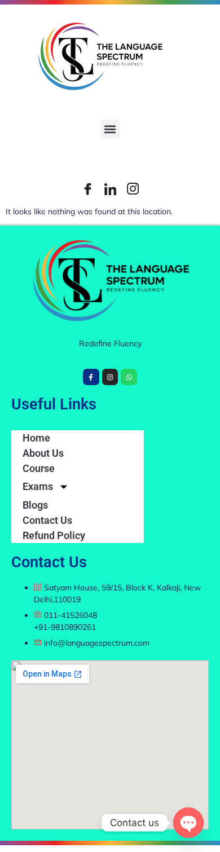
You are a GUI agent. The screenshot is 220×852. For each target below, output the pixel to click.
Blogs (35, 505)
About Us (43, 453)
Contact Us (47, 520)
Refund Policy (54, 535)
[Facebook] (87, 188)
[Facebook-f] (91, 377)
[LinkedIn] (110, 188)
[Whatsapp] (129, 377)
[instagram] (132, 188)
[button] (110, 129)
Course (39, 468)
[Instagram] (110, 377)
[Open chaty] (188, 822)
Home (36, 438)
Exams (38, 486)
